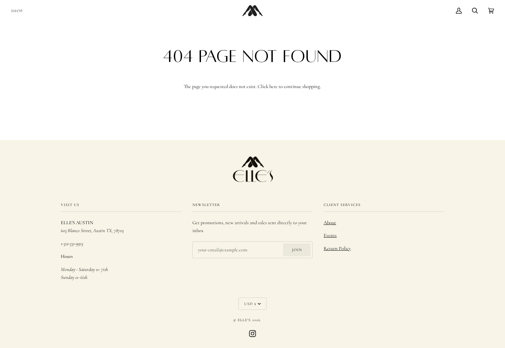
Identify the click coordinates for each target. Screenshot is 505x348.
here (273, 86)
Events (330, 235)
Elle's (244, 319)
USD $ (250, 303)
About (330, 223)
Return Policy (337, 248)
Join (297, 249)
